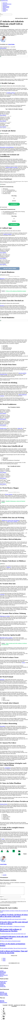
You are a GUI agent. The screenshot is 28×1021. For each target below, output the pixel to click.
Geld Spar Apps (3, 986)
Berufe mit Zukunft (3, 994)
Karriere (4, 11)
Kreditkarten (2, 985)
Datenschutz (2, 1001)
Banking (4, 8)
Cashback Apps (3, 982)
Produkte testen (3, 428)
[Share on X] (8, 851)
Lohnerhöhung (7, 767)
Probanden (2, 679)
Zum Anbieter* (3, 115)
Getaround (2, 594)
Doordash (2, 305)
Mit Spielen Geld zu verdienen (6, 637)
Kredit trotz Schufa (3, 993)
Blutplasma (2, 278)
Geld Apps (5, 2)
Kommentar (3, 886)
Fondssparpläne (3, 983)
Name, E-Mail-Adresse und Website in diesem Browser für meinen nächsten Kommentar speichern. (13, 902)
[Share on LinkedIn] (19, 851)
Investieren (5, 5)
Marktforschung (6, 6)
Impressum (2, 1000)
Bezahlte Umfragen (3, 981)
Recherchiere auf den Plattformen (7, 147)
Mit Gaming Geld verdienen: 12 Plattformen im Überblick (10, 930)
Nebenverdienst (6, 7)
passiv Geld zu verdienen (12, 521)
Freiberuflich (5, 9)
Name (1, 896)
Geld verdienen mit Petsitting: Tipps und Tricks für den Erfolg (13, 952)
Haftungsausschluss (3, 1002)
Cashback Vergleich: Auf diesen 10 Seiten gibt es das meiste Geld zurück (14, 915)
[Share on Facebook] (2, 851)
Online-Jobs (20, 428)
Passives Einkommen (7, 3)
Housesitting (2, 726)
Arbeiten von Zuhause (4, 995)
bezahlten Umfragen (11, 92)
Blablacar (9, 567)
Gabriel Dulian (11, 44)
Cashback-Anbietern (7, 234)
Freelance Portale (3, 804)
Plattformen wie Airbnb (5, 616)
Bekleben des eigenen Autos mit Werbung (10, 520)
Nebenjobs (2, 984)
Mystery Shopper (9, 494)
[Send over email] (19, 854)
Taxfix (3, 839)
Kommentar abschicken (5, 905)
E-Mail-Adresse (3, 899)
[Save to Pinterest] (14, 851)
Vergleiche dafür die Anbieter (11, 167)
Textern (23, 662)
